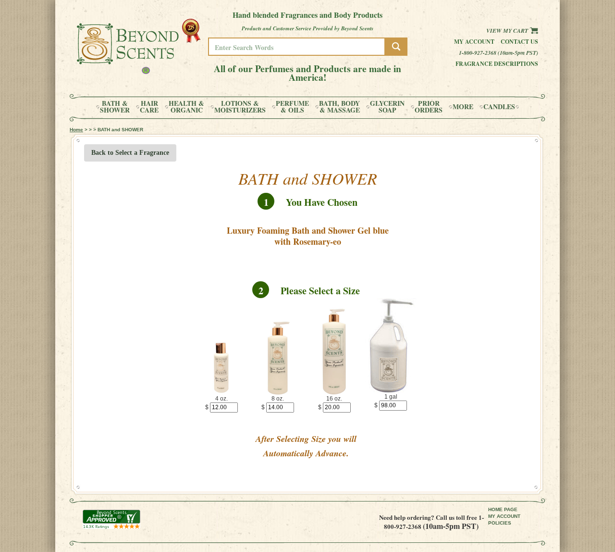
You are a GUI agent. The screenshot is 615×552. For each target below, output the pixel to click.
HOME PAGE (502, 509)
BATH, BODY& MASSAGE (339, 106)
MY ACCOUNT (504, 516)
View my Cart (507, 30)
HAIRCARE (149, 106)
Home (76, 129)
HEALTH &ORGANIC (186, 106)
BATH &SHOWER (115, 106)
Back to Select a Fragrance (130, 152)
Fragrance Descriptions (496, 64)
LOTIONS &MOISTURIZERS (240, 106)
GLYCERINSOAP (387, 106)
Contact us (519, 42)
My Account (474, 42)
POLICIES (499, 523)
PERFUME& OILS (292, 106)
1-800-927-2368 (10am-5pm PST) (498, 53)
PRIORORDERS (429, 106)
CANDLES (499, 106)
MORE (463, 106)
